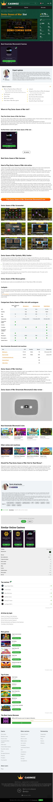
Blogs (2, 768)
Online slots (3, 744)
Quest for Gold (5, 354)
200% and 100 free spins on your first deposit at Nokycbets (23, 718)
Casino (9, 7)
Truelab (2, 457)
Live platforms (24, 760)
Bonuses (43, 7)
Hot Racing (14, 641)
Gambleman (14, 684)
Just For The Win (43, 457)
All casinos (26, 152)
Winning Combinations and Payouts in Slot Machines (12, 622)
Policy (42, 738)
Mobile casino (24, 741)
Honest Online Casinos (6, 746)
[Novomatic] (50, 552)
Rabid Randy (47, 306)
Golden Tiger (14, 655)
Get (21, 722)
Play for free (7, 433)
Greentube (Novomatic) (5, 438)
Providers (3, 757)
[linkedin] (10, 487)
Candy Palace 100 (15, 648)
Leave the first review (44, 16)
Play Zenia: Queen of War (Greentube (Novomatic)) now (25, 199)
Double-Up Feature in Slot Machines (9, 616)
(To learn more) (34, 800)
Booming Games (30, 457)
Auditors (22, 756)
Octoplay (13, 706)
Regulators (23, 754)
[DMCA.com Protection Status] (26, 792)
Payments (23, 736)
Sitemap (22, 758)
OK (40, 800)
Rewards (3, 755)
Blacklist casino (4, 736)
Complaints (23, 745)
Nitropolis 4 (26, 306)
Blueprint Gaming (17, 457)
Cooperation (43, 734)
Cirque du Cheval (5, 360)
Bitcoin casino (24, 738)
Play (9, 61)
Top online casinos (5, 749)
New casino (3, 734)
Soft (22, 749)
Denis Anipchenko (7, 79)
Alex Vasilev (11, 509)
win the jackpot (5, 294)
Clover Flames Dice (16, 691)
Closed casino (4, 738)
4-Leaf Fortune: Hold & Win (17, 705)
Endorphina (14, 678)
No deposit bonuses (5, 753)
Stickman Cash (36, 306)
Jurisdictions (23, 752)
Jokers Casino (5, 362)
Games (26, 7)
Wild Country (4, 352)
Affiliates (42, 743)
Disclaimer (43, 736)
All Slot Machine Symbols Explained (9, 620)
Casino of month (24, 734)
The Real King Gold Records (7, 357)
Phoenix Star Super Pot (16, 662)
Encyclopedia (4, 760)
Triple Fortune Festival (16, 634)
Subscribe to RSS (27, 795)
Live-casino (23, 743)
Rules (2, 751)
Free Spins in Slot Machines (7, 624)
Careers (42, 741)
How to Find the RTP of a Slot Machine (9, 618)
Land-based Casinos (25, 747)
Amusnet (13, 635)
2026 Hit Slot (14, 698)
